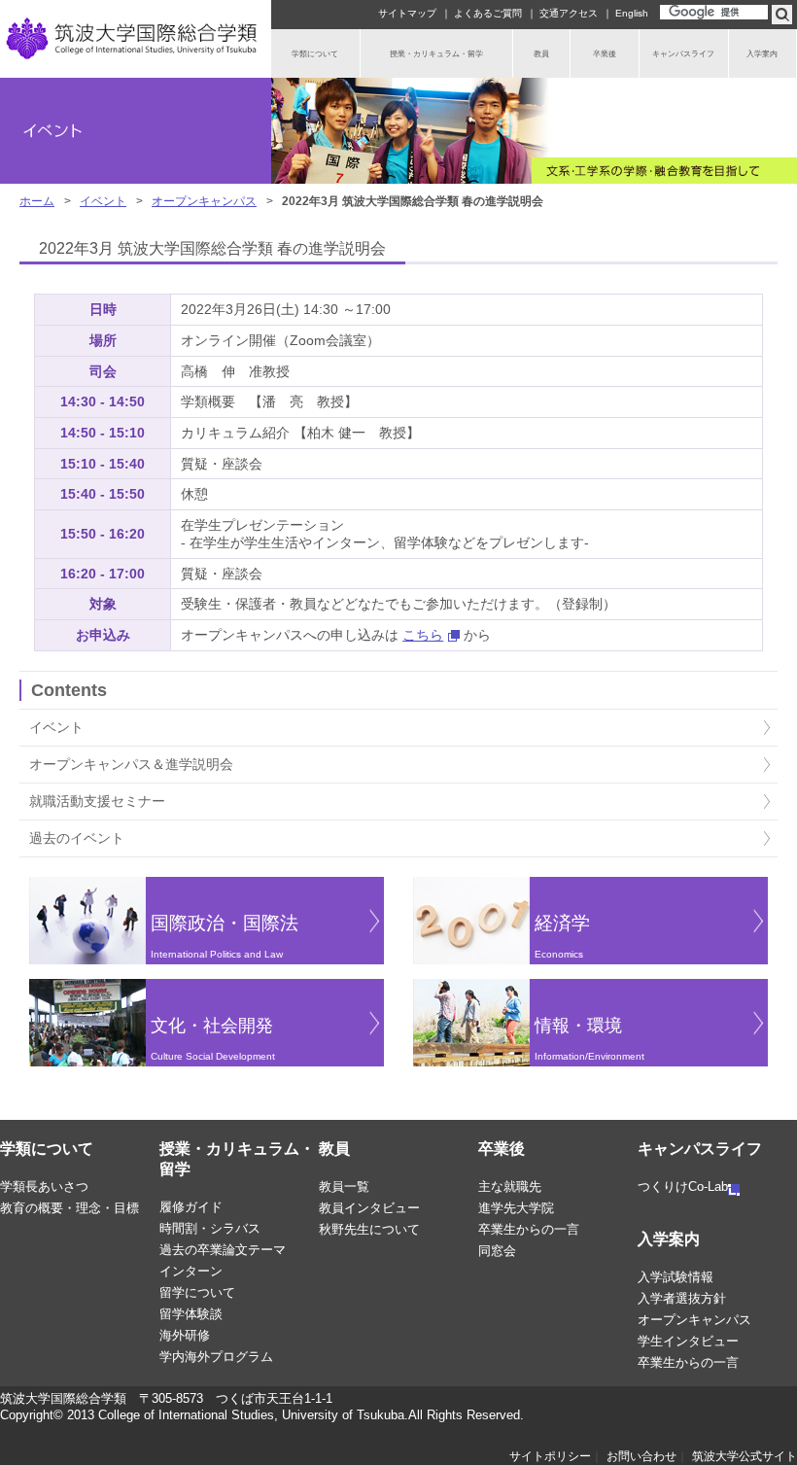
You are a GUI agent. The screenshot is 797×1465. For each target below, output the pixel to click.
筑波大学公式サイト (744, 1456)
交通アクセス (568, 13)
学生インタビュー (688, 1341)
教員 (334, 1148)
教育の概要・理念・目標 (69, 1208)
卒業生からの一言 (528, 1229)
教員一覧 (344, 1186)
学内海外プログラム (216, 1356)
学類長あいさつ (44, 1186)
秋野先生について (369, 1229)
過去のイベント (76, 838)
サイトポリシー (550, 1456)
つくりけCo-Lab (683, 1186)
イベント (103, 201)
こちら (422, 635)
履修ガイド (191, 1207)
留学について (197, 1292)
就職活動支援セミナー (97, 801)
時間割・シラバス (209, 1228)
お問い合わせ (641, 1456)
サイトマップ (407, 13)
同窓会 (497, 1250)
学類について (46, 1148)
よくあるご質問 (488, 13)
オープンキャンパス (204, 201)
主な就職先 (509, 1186)
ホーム (36, 201)
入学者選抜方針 (682, 1298)
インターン (191, 1271)
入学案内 (669, 1239)
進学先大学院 (516, 1208)
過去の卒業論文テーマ (222, 1249)
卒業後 (501, 1148)
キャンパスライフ (700, 1148)
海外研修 (184, 1335)
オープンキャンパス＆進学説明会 (131, 764)
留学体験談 (191, 1314)
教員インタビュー (369, 1208)
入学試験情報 (675, 1277)
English (631, 13)
